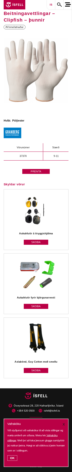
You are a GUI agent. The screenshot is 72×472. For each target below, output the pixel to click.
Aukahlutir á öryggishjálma (36, 233)
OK (12, 458)
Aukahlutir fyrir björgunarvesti (36, 297)
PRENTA (36, 171)
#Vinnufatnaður (15, 27)
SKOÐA (36, 242)
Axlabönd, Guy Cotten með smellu (36, 361)
